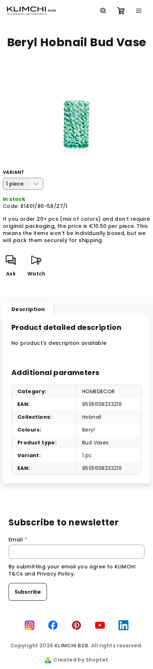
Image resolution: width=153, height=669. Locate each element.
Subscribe (28, 591)
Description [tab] (28, 309)
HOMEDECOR (98, 391)
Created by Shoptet (80, 659)
